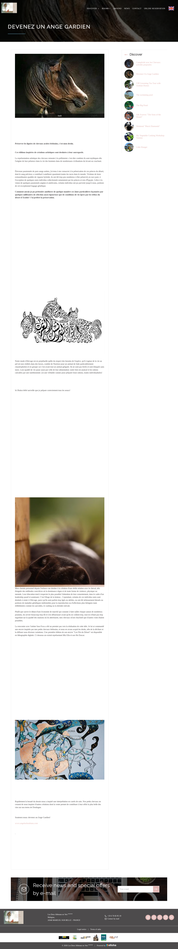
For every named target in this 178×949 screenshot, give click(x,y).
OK (156, 889)
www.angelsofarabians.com (26, 823)
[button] (59, 297)
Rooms (105, 9)
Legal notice (81, 929)
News (127, 9)
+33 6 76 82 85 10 (114, 916)
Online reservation (154, 9)
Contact (137, 9)
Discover (92, 9)
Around (117, 9)
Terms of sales (95, 929)
